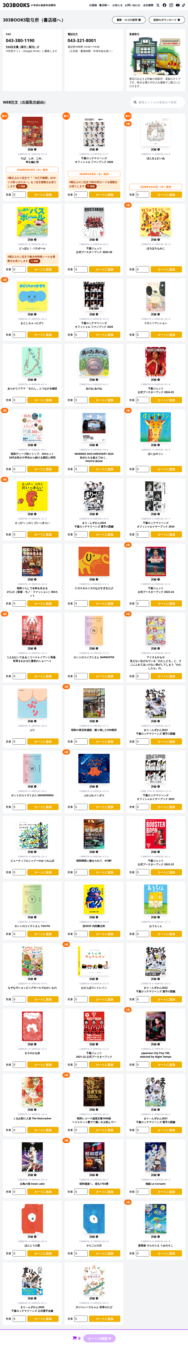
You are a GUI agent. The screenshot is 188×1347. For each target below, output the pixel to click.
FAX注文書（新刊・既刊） (21, 46)
